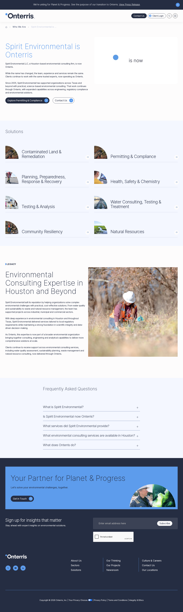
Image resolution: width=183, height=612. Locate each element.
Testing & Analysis (38, 206)
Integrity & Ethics (136, 600)
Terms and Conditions (117, 600)
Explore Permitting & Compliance (25, 100)
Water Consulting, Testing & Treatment (136, 204)
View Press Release (129, 4)
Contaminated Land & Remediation (41, 154)
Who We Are (19, 26)
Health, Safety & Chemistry (135, 181)
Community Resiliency (42, 231)
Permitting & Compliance (133, 156)
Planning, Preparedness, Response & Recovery (44, 179)
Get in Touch (20, 498)
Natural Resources (127, 231)
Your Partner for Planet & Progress (68, 478)
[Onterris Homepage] (6, 26)
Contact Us (139, 15)
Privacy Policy (100, 600)
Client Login (158, 15)
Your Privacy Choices (78, 600)
